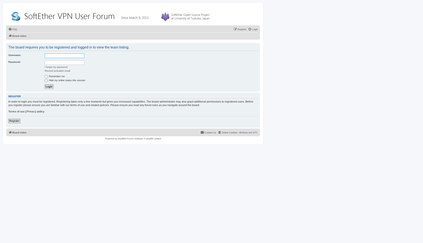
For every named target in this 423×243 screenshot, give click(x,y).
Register (14, 121)
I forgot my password (56, 67)
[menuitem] (12, 29)
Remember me (56, 76)
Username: (14, 55)
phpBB (121, 138)
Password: (14, 62)
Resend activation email (57, 70)
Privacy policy (36, 111)
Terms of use (16, 111)
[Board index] (111, 15)
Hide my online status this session (66, 80)
